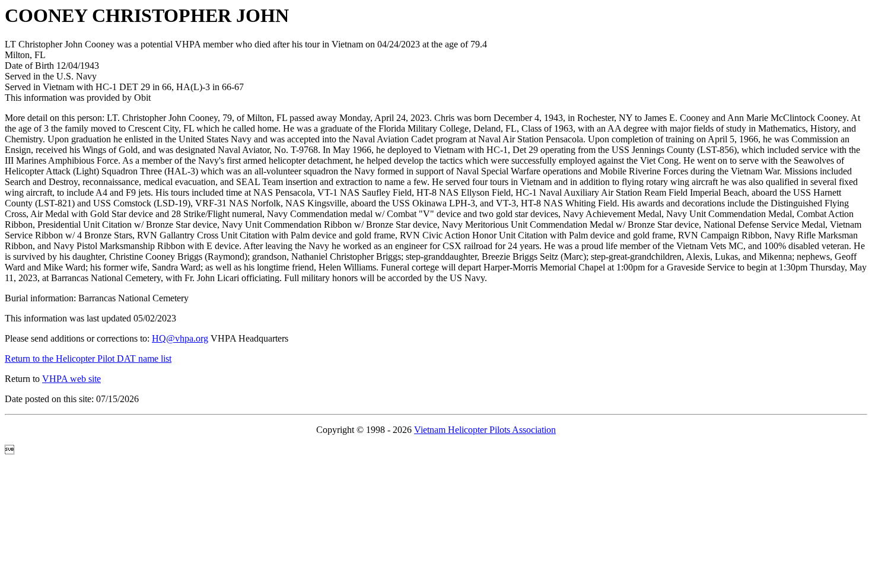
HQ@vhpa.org (180, 338)
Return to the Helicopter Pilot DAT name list (88, 358)
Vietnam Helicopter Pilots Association (485, 430)
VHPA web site (71, 379)
